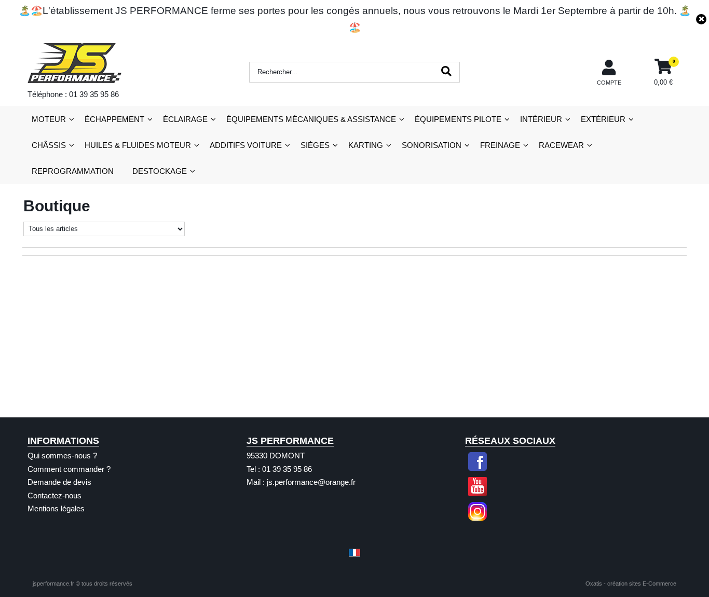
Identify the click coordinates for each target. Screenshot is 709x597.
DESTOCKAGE (159, 171)
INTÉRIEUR (541, 119)
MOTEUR (49, 119)
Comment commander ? (69, 469)
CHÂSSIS (49, 145)
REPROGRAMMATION (73, 171)
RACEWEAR (561, 145)
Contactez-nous (54, 495)
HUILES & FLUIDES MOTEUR (138, 145)
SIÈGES (315, 145)
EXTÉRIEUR (603, 119)
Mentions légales (56, 508)
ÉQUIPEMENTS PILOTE (458, 119)
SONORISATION (431, 145)
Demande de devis (59, 482)
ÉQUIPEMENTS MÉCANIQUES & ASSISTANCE (311, 119)
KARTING (365, 145)
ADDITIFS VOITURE (246, 145)
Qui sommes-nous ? (62, 455)
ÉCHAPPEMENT (114, 119)
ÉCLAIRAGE (185, 119)
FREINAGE (500, 145)
